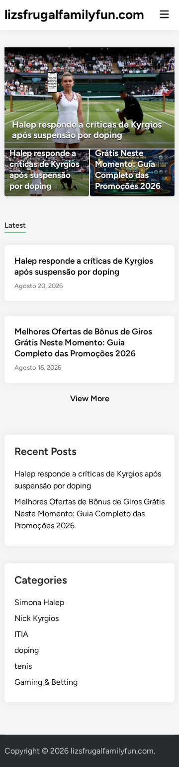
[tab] (15, 224)
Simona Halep (39, 602)
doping (26, 650)
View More (89, 398)
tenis (23, 666)
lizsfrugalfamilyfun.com (74, 14)
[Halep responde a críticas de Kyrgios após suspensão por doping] (89, 98)
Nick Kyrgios (36, 618)
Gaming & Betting (46, 682)
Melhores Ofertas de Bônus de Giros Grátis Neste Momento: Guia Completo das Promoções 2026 (83, 342)
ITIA (21, 634)
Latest (15, 225)
